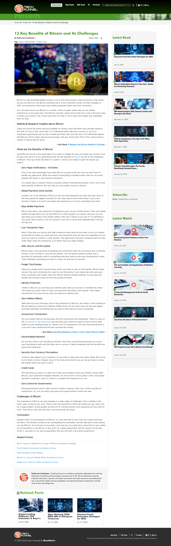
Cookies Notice (128, 538)
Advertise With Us (101, 538)
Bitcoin (77, 157)
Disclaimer (137, 538)
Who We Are (145, 538)
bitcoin (21, 42)
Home (16, 22)
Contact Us (154, 538)
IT (89, 5)
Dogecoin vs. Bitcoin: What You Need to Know (37, 462)
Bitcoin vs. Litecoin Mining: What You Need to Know (40, 457)
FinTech (96, 5)
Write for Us (111, 538)
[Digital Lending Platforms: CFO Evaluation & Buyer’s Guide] (30, 505)
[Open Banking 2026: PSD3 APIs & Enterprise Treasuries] (60, 505)
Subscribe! (56, 5)
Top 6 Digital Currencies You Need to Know (36, 448)
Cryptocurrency (41, 42)
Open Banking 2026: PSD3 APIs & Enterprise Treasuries (60, 516)
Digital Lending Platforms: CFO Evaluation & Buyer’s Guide (29, 517)
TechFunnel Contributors (40, 473)
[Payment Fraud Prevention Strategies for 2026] (89, 505)
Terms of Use (119, 538)
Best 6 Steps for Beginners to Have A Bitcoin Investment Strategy (46, 443)
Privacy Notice (91, 538)
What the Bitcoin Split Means (30, 453)
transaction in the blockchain (38, 322)
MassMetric (49, 541)
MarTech (69, 5)
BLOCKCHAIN (30, 42)
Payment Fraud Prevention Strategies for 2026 (88, 516)
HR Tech (81, 5)
